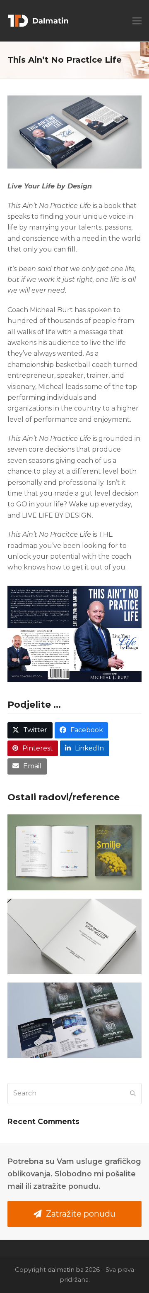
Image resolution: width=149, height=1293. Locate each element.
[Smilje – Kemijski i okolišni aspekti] (74, 852)
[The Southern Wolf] (74, 1020)
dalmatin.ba (66, 1269)
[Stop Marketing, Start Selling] (74, 936)
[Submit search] (133, 1093)
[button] (137, 20)
